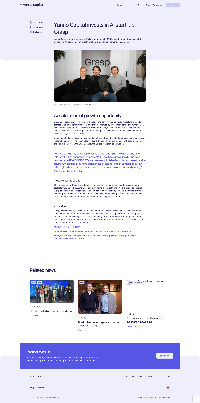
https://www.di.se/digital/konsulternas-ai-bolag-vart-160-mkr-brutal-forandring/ (92, 231)
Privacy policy (164, 397)
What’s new (157, 5)
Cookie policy (152, 397)
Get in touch (172, 5)
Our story (120, 5)
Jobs (148, 5)
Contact (167, 377)
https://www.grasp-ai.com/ (67, 227)
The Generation (53, 397)
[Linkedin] (168, 387)
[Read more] (52, 305)
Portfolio (139, 5)
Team (130, 5)
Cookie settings (140, 397)
